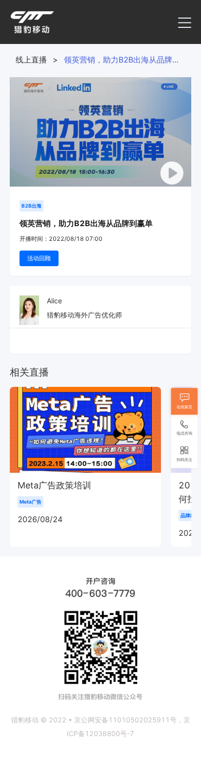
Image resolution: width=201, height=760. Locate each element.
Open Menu (184, 22)
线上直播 (31, 59)
